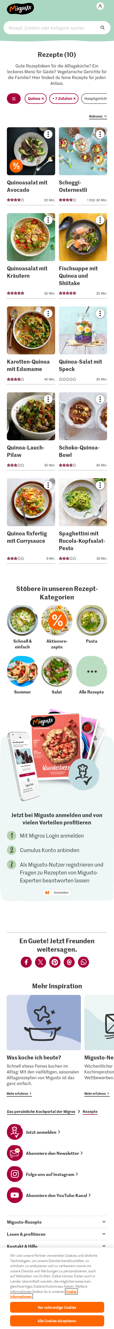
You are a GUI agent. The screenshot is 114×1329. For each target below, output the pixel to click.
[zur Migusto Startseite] (20, 6)
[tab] (57, 1222)
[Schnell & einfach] (22, 627)
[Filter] (14, 98)
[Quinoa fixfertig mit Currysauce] (31, 522)
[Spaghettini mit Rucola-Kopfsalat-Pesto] (83, 522)
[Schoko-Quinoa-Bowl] (83, 432)
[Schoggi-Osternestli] (83, 167)
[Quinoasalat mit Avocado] (31, 167)
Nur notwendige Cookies (57, 1307)
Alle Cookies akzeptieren (57, 1320)
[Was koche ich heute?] (44, 1046)
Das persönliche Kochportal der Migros (41, 1111)
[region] (57, 1288)
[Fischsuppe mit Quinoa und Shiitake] (83, 257)
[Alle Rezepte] (91, 675)
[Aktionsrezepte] (56, 627)
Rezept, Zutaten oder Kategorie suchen (57, 27)
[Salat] (56, 675)
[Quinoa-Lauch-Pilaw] (31, 432)
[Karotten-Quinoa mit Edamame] (31, 347)
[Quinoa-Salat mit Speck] (83, 347)
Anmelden (61, 893)
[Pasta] (91, 627)
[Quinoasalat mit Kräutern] (31, 257)
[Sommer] (22, 675)
